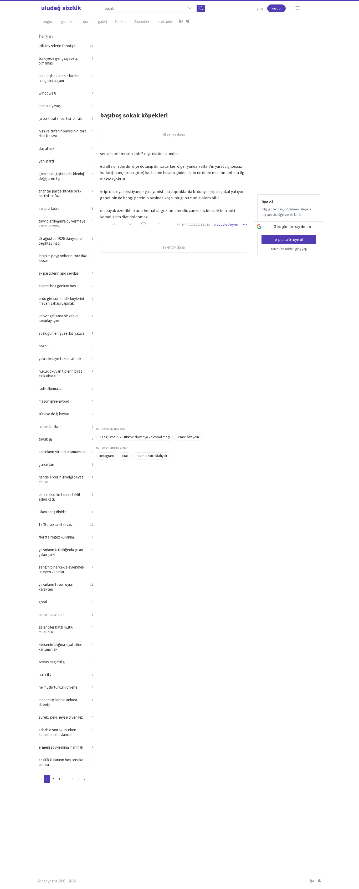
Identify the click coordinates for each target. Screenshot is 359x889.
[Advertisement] (208, 66)
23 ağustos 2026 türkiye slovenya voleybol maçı (134, 437)
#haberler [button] (142, 21)
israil (125, 455)
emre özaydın (188, 437)
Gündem (68, 21)
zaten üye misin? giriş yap (289, 249)
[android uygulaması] (181, 21)
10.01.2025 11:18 (199, 224)
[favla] (143, 224)
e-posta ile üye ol (289, 239)
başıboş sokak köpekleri (134, 115)
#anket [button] (120, 21)
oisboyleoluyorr (226, 224)
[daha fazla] (297, 8)
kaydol (276, 8)
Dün (86, 21)
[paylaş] (159, 224)
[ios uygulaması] (187, 21)
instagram (106, 455)
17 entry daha (174, 247)
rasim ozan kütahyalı (152, 455)
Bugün (48, 21)
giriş (260, 8)
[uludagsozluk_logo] (61, 8)
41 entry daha (174, 134)
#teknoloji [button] (165, 21)
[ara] (201, 8)
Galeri (102, 21)
